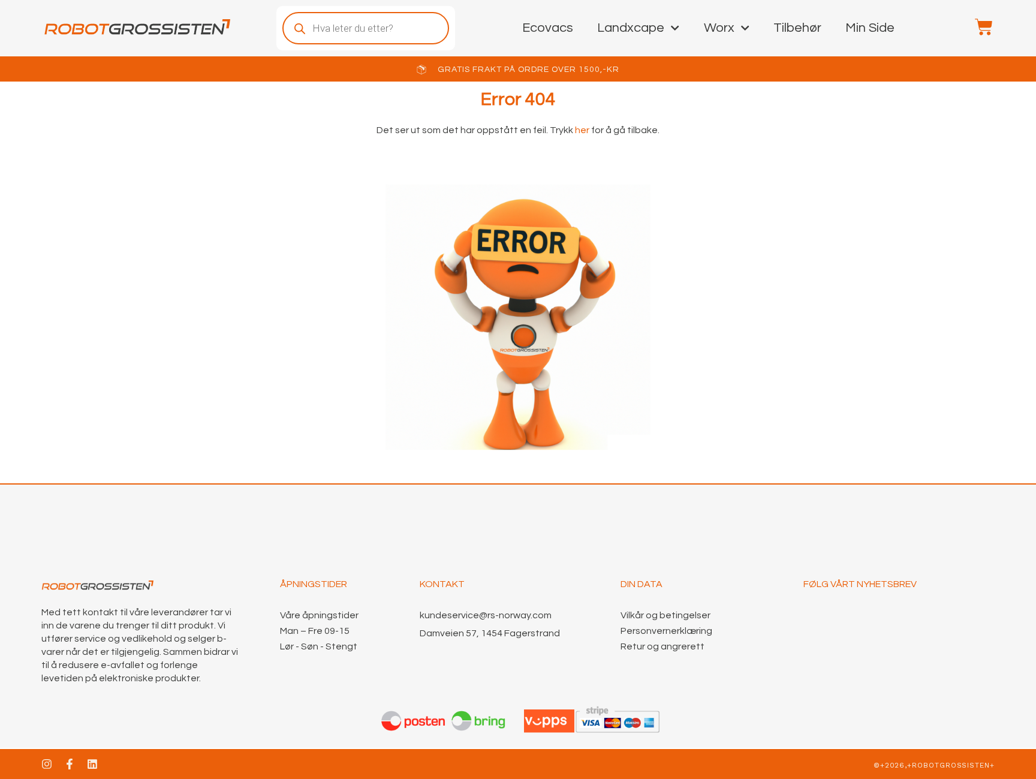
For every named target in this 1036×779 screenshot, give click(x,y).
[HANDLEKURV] (977, 27)
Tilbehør (797, 28)
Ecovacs (547, 28)
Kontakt (442, 584)
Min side (870, 28)
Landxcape (630, 28)
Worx (719, 28)
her (581, 130)
